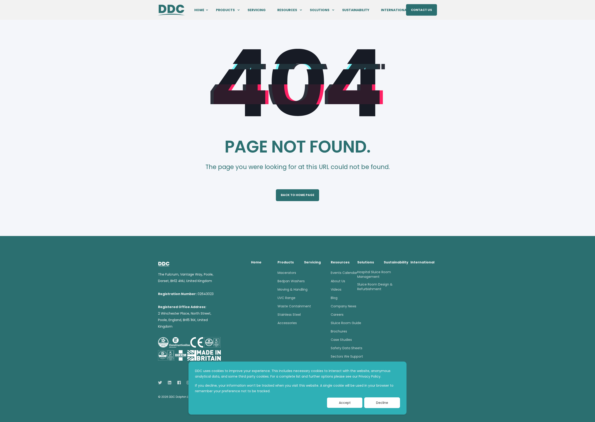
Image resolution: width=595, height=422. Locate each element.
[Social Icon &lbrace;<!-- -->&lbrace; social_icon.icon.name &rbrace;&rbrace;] (161, 383)
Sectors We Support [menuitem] (347, 356)
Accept (345, 402)
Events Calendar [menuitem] (344, 272)
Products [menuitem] (225, 10)
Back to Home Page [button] (297, 195)
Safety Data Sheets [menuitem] (346, 348)
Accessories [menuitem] (287, 323)
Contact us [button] (421, 9)
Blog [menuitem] (334, 298)
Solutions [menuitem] (319, 10)
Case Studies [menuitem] (341, 339)
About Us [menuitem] (338, 281)
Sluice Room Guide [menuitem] (346, 323)
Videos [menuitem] (336, 289)
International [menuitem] (394, 10)
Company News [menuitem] (343, 306)
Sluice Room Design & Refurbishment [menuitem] (375, 286)
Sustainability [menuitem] (355, 10)
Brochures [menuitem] (339, 331)
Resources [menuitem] (287, 10)
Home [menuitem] (199, 10)
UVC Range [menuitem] (286, 298)
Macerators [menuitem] (287, 272)
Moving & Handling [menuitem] (292, 289)
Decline (382, 402)
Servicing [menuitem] (257, 10)
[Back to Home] (171, 9)
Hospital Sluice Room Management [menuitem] (374, 274)
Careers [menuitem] (337, 314)
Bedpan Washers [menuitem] (291, 281)
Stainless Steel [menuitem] (289, 314)
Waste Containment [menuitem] (294, 306)
